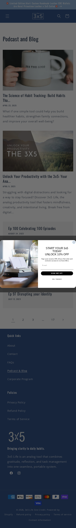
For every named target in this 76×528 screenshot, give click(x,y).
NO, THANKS (57, 279)
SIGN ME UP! (57, 273)
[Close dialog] (74, 242)
